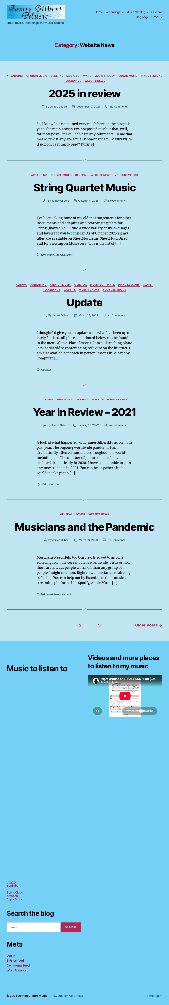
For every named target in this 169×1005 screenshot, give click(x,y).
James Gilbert (58, 106)
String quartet (63, 255)
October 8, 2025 (88, 200)
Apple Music (15, 899)
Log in (11, 955)
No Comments (118, 106)
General (57, 75)
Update (84, 302)
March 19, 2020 (88, 540)
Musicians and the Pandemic (84, 527)
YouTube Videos (126, 175)
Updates (46, 369)
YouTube (12, 885)
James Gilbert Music (32, 995)
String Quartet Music (84, 187)
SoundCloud (15, 892)
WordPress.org (17, 970)
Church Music (36, 75)
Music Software (78, 75)
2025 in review (84, 93)
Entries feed (15, 960)
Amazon (12, 896)
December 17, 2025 (88, 106)
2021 (44, 484)
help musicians (50, 594)
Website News (95, 80)
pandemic (66, 594)
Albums (21, 284)
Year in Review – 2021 (84, 412)
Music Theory (104, 75)
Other (155, 17)
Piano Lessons (151, 75)
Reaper (148, 284)
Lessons (156, 12)
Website (70, 289)
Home (99, 12)
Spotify (11, 882)
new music (47, 255)
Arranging (15, 75)
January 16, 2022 (88, 425)
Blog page (142, 17)
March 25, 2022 (88, 315)
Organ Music (128, 75)
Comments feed (18, 965)
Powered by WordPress (67, 995)
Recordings (112, 12)
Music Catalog (135, 12)
